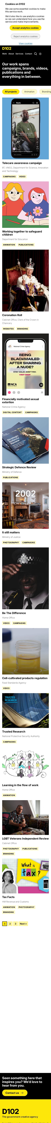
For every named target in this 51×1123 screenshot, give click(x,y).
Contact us (12, 1092)
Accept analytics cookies (25, 28)
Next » (23, 923)
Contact (28, 53)
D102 (6, 48)
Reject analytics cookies (26, 36)
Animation (29, 91)
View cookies (25, 43)
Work (4, 53)
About (11, 53)
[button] (40, 53)
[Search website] (35, 53)
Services (19, 53)
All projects (11, 91)
